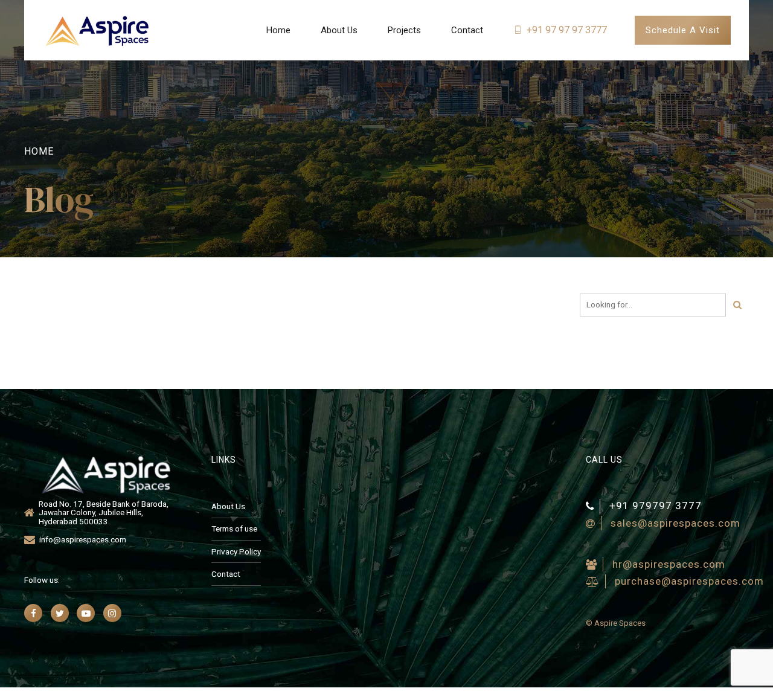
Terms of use (234, 528)
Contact (467, 30)
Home (278, 30)
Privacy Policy (236, 551)
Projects (404, 30)
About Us (339, 30)
